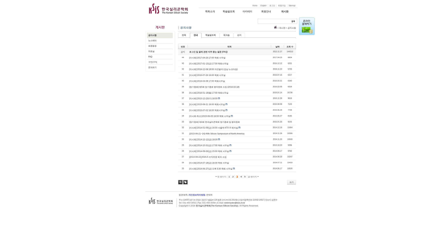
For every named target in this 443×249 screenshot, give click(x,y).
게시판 (284, 11)
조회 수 (290, 46)
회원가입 (282, 5)
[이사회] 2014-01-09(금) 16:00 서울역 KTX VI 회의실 (213, 128)
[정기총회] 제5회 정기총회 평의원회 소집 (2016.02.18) (214, 87)
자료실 (151, 51)
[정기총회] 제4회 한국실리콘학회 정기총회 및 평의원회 (214, 122)
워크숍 (226, 35)
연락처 (209, 195)
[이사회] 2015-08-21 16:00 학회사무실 (207, 104)
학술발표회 (229, 11)
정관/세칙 (183, 195)
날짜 (277, 46)
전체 (184, 35)
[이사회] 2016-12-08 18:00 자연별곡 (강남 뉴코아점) (213, 69)
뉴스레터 (152, 40)
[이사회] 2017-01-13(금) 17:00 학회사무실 (208, 63)
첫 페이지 (221, 177)
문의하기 (152, 67)
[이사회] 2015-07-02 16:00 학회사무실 (207, 110)
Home (254, 5)
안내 (196, 35)
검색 (180, 182)
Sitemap (292, 5)
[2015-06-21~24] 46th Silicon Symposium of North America (216, 133)
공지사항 (152, 35)
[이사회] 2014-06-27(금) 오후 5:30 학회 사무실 (210, 169)
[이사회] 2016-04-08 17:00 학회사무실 (207, 81)
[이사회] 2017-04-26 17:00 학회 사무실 (207, 58)
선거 (239, 35)
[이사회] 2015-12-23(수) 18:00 (203, 98)
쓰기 (292, 182)
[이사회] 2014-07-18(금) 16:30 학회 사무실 (209, 163)
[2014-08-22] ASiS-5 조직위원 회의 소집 (208, 157)
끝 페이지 (252, 177)
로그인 (272, 5)
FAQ (150, 57)
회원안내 (266, 11)
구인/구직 (152, 62)
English (263, 5)
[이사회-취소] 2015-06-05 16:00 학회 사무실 (209, 116)
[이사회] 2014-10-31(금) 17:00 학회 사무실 (209, 145)
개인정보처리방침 (197, 195)
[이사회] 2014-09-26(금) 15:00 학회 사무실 (209, 151)
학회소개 (210, 11)
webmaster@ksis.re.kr (234, 203)
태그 (185, 182)
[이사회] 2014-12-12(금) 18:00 (203, 139)
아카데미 (247, 11)
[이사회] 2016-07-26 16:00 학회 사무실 (207, 75)
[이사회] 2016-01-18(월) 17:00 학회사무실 (208, 93)
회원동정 (152, 46)
